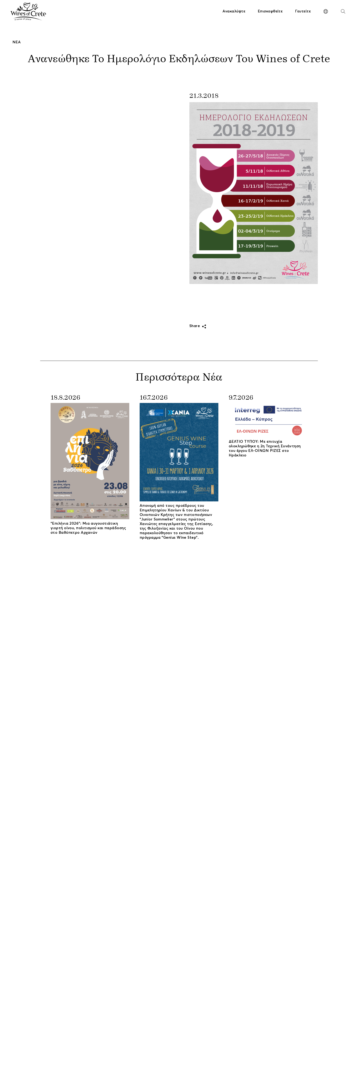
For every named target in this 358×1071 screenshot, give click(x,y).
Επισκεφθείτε (270, 11)
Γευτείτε (303, 11)
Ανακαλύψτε (234, 11)
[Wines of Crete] (28, 11)
